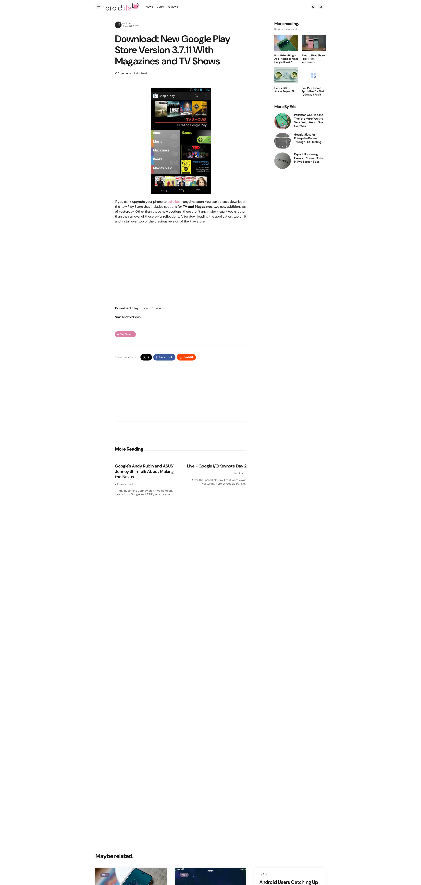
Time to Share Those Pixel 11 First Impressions (313, 59)
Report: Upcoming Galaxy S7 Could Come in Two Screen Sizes (309, 158)
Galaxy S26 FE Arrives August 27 (284, 89)
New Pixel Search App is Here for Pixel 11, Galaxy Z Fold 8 (313, 91)
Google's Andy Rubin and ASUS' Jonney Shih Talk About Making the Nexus (144, 471)
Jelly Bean (175, 201)
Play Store (127, 334)
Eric (128, 23)
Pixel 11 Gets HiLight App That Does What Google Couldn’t (286, 59)
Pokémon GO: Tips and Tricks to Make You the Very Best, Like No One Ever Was (308, 120)
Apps (184, 874)
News (105, 874)
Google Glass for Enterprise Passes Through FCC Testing (307, 138)
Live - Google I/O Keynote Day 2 (217, 466)
